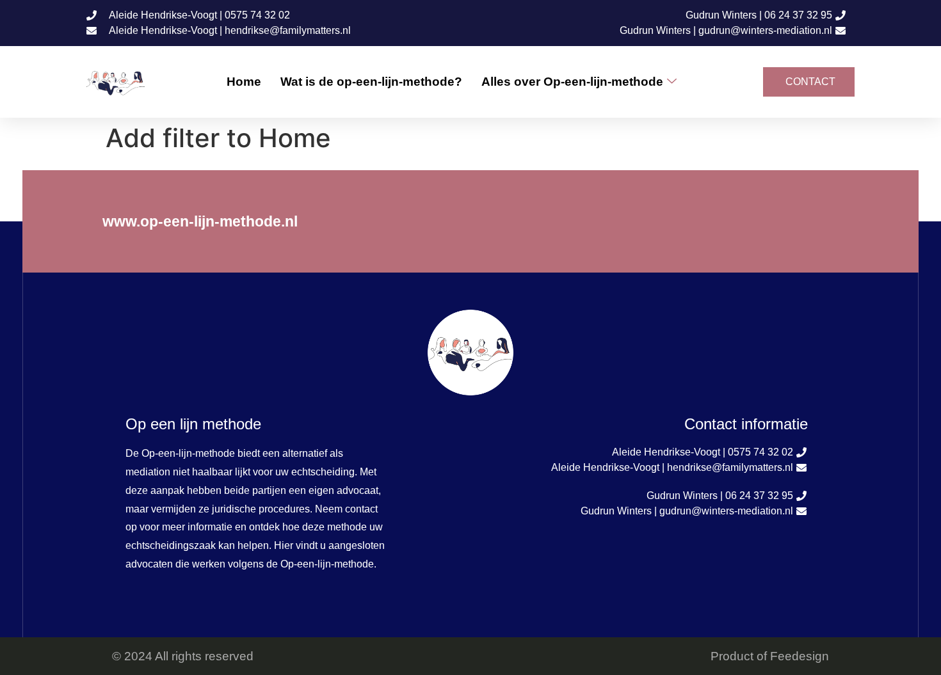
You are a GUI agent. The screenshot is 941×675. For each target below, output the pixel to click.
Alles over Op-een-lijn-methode (572, 81)
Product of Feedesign (770, 656)
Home (244, 81)
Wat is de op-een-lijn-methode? (371, 81)
